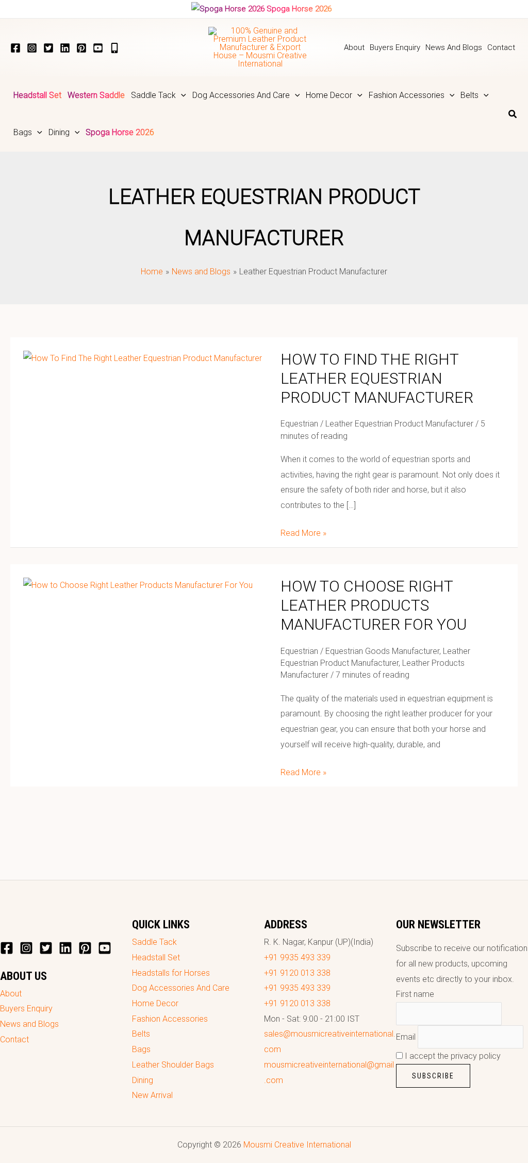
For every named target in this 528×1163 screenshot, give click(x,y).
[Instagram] (32, 48)
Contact (14, 1039)
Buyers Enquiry (26, 1008)
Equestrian (299, 424)
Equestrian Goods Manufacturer (382, 651)
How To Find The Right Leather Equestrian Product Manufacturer (376, 378)
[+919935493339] (114, 48)
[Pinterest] (81, 48)
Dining (142, 1080)
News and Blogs (29, 1024)
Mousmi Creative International (297, 1145)
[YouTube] (98, 48)
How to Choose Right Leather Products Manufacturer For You (373, 605)
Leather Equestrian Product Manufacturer (399, 424)
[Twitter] (48, 48)
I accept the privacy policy (452, 1056)
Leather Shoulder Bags (173, 1065)
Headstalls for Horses (171, 973)
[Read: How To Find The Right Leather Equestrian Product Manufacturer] (142, 358)
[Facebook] (15, 48)
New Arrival (152, 1095)
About (11, 993)
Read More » (303, 532)
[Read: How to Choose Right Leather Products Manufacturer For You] (138, 584)
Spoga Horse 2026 (299, 8)
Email (406, 1037)
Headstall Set (156, 957)
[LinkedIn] (65, 48)
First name (415, 994)
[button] (181, 95)
